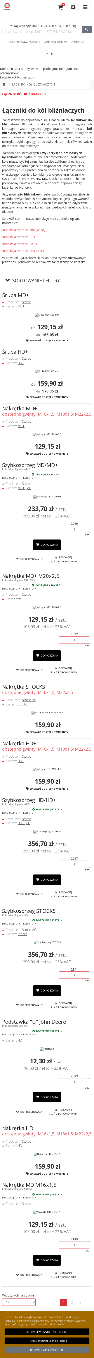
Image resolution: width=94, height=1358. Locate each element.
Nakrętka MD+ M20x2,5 (30, 575)
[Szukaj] (87, 29)
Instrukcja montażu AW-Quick (23, 251)
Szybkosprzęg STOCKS (29, 910)
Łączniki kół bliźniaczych (33, 84)
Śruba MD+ (15, 295)
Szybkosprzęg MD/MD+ (30, 465)
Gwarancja (77, 42)
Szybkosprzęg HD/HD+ (29, 800)
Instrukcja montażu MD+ (20, 244)
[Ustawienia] (73, 7)
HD (28, 823)
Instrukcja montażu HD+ (19, 237)
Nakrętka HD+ (19, 743)
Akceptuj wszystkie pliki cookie (47, 1332)
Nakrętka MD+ (19, 408)
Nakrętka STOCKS (23, 686)
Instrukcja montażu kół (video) (23, 230)
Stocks (22, 704)
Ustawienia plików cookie (47, 1350)
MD (28, 488)
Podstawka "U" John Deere (34, 1021)
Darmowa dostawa (55, 42)
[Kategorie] (85, 7)
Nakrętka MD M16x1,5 (29, 1184)
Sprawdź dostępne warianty (48, 340)
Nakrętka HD (17, 1128)
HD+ (21, 363)
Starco (26, 302)
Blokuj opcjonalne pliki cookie (47, 1341)
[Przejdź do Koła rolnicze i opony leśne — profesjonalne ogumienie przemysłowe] (4, 84)
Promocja (47, 53)
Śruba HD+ (15, 351)
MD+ (21, 306)
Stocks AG (29, 700)
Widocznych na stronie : (19, 1295)
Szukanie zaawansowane (24, 42)
